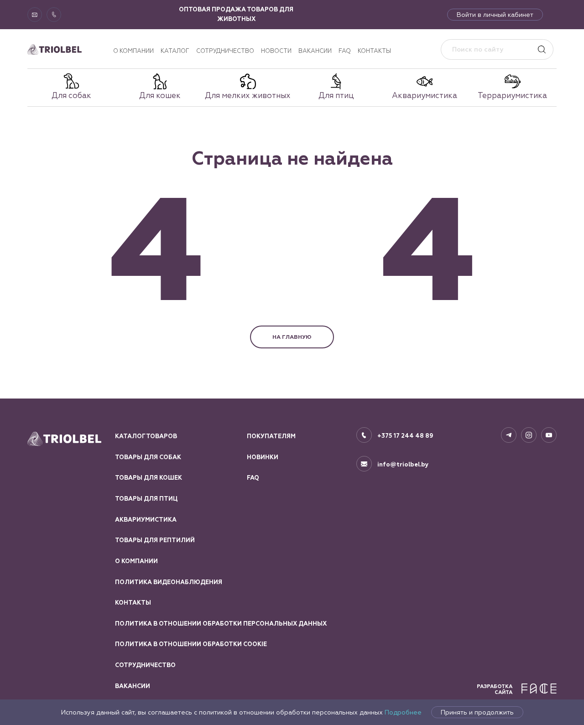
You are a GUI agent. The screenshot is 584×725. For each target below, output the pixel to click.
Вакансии (315, 50)
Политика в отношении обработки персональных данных (221, 623)
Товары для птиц (146, 498)
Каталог (175, 50)
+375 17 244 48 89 (405, 436)
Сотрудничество (225, 50)
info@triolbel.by (403, 464)
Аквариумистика (146, 519)
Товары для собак (148, 457)
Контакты (374, 50)
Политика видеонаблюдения (168, 582)
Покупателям (271, 436)
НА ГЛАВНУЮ (292, 337)
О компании (133, 50)
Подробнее (403, 712)
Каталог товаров (146, 436)
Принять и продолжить (477, 712)
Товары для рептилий (155, 540)
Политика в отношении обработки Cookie (191, 644)
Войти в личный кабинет (495, 14)
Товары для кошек (148, 478)
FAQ (345, 50)
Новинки (262, 457)
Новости (276, 50)
